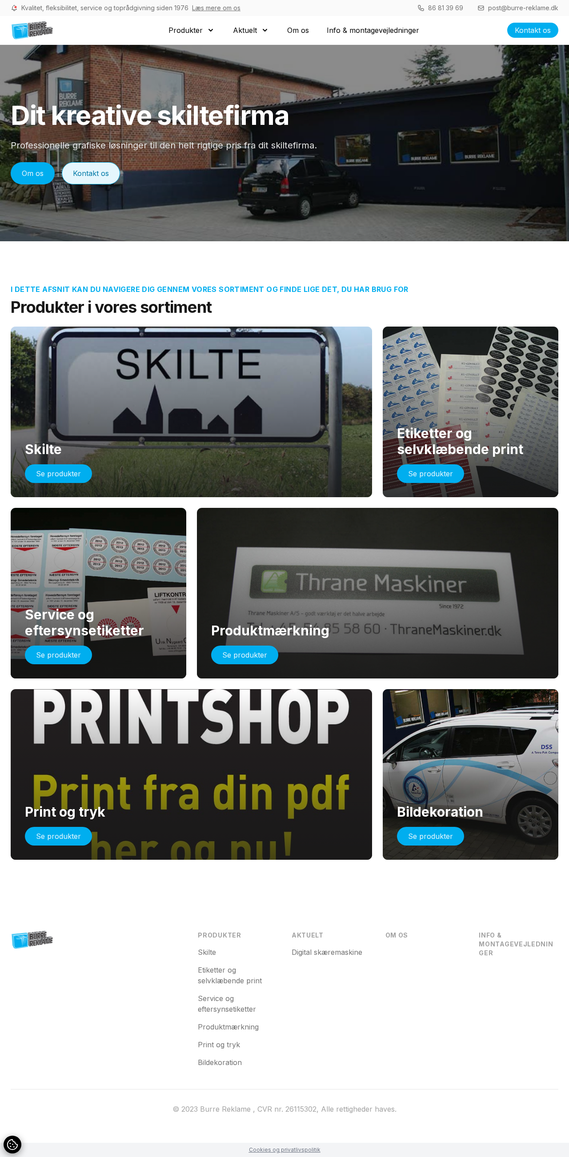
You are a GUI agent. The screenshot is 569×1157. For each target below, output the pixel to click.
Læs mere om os (216, 8)
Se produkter (58, 473)
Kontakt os (533, 30)
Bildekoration (220, 1062)
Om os (33, 173)
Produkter (219, 935)
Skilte (207, 952)
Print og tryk (219, 1044)
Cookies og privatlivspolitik (285, 1149)
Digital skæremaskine (327, 952)
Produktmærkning (228, 1026)
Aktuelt (308, 935)
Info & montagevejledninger (516, 944)
